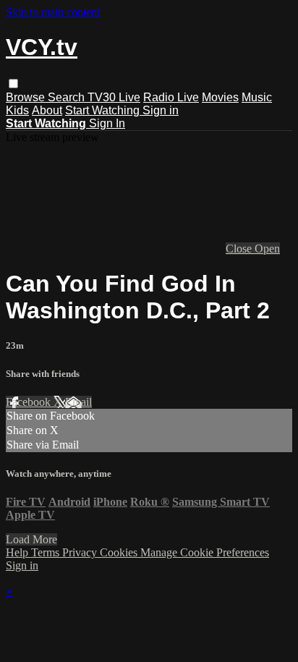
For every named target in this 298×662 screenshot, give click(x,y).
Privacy (81, 552)
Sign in (160, 110)
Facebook (30, 402)
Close (240, 248)
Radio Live (171, 97)
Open (267, 248)
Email (78, 402)
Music (257, 97)
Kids (17, 110)
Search (68, 97)
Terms (46, 552)
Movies (220, 97)
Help (18, 552)
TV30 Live (114, 97)
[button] (13, 83)
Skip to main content (53, 12)
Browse (27, 97)
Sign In (107, 123)
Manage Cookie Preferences (204, 552)
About (47, 110)
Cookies (120, 552)
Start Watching (103, 110)
